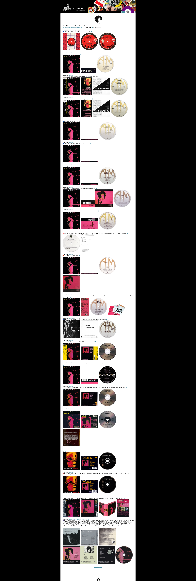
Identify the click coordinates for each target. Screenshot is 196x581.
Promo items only (79, 27)
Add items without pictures (69, 27)
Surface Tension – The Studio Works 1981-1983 (79, 519)
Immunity (73, 25)
